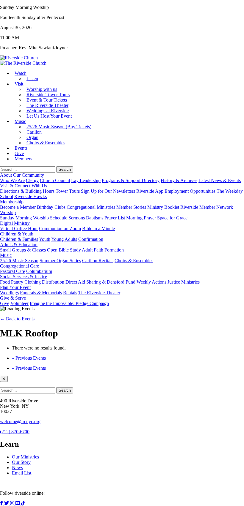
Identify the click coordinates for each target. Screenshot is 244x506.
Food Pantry (11, 281)
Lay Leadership (86, 180)
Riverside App (149, 191)
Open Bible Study (64, 249)
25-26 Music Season (19, 260)
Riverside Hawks (30, 196)
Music (20, 121)
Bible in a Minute (98, 228)
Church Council (55, 180)
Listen (32, 78)
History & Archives (179, 180)
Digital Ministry (15, 223)
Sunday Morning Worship (24, 217)
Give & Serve (13, 298)
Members (23, 158)
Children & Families (19, 239)
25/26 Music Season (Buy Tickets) (58, 126)
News (17, 467)
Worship (8, 212)
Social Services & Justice (23, 276)
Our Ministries (25, 456)
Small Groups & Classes (23, 249)
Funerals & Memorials (41, 292)
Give (4, 303)
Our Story (21, 462)
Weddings (9, 292)
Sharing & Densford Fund (110, 281)
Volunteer (19, 303)
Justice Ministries (184, 281)
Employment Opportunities (190, 191)
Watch (20, 73)
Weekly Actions (151, 281)
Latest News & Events (219, 180)
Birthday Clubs (51, 207)
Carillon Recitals (97, 260)
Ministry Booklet (163, 207)
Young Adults (64, 239)
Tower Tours (68, 191)
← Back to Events (17, 318)
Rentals (70, 292)
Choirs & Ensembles (45, 142)
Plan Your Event (15, 287)
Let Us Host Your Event (49, 115)
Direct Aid (75, 281)
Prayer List (114, 217)
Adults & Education (18, 244)
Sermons (76, 217)
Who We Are (12, 180)
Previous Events (29, 357)
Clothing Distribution (44, 281)
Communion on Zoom (60, 228)
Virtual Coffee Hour (19, 228)
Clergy (32, 180)
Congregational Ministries (91, 207)
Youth (44, 239)
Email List (21, 472)
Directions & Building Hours (27, 191)
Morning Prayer (141, 217)
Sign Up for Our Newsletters (108, 191)
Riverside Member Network (206, 207)
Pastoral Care (12, 271)
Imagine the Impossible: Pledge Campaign (69, 303)
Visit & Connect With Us (23, 185)
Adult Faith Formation (103, 249)
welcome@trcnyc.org (20, 421)
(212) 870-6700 (14, 431)
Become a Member (18, 207)
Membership (12, 201)
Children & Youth (16, 233)
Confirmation (90, 239)
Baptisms (94, 217)
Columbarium (39, 271)
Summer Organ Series (60, 260)
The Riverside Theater (99, 292)
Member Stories (131, 207)
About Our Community (22, 175)
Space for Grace (172, 217)
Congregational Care (19, 265)
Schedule (58, 217)
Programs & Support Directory (130, 180)
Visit (19, 83)
